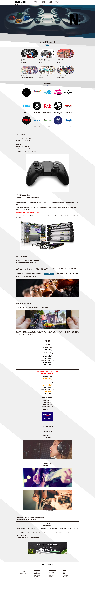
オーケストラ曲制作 (49, 273)
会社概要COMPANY (50, 2)
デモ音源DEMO (35, 2)
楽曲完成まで (65, 575)
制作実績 (64, 572)
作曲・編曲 (50, 573)
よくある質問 (65, 578)
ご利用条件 (36, 576)
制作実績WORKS (43, 2)
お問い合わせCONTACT (56, 2)
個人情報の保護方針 (37, 575)
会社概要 (35, 572)
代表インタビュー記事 (37, 578)
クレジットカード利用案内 (67, 576)
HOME (18, 134)
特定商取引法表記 (37, 573)
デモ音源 (64, 573)
